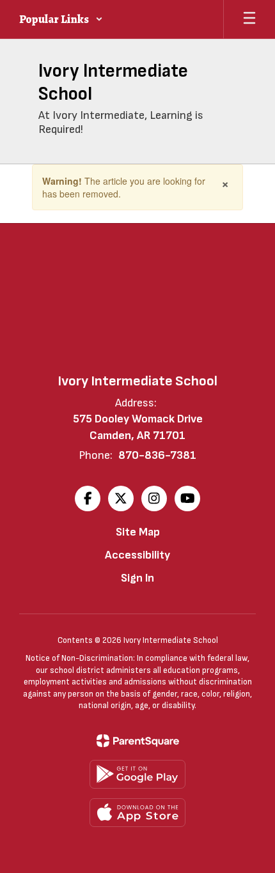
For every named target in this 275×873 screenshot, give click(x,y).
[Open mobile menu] (249, 19)
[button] (61, 19)
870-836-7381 (157, 455)
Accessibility (137, 555)
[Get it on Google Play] (137, 774)
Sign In (137, 578)
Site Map (138, 532)
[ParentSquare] (137, 740)
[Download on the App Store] (137, 812)
